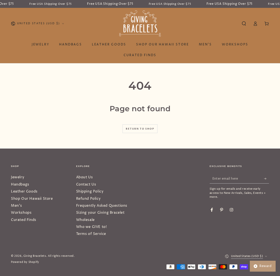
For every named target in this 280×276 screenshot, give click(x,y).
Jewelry (17, 177)
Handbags (20, 184)
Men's (16, 205)
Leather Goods (24, 191)
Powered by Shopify (25, 262)
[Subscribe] (266, 178)
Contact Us (86, 184)
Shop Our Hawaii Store (32, 198)
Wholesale (85, 219)
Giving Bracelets (34, 256)
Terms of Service (91, 233)
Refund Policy (88, 198)
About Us (84, 177)
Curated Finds (23, 219)
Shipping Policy (90, 191)
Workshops (21, 212)
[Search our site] (244, 23)
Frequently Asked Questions (102, 205)
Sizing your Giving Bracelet (100, 212)
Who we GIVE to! (91, 226)
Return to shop (140, 128)
